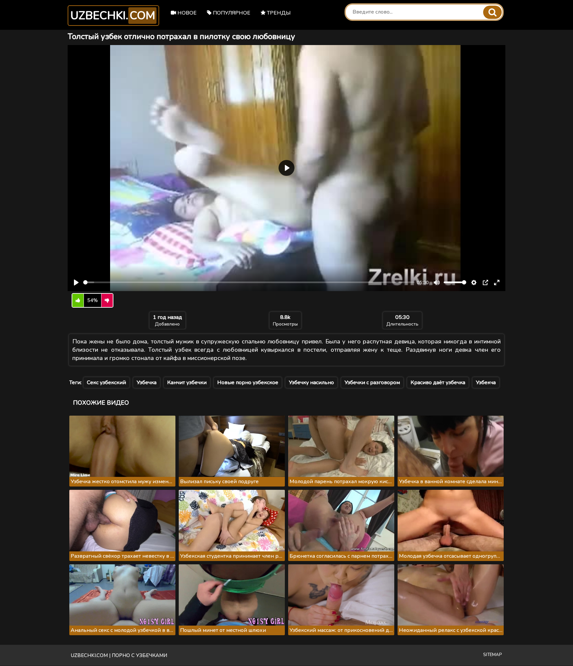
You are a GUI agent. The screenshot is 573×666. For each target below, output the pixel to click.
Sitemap (492, 655)
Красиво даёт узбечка (438, 382)
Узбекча (486, 382)
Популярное (231, 13)
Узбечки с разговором (372, 382)
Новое (186, 13)
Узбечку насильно (311, 382)
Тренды (278, 13)
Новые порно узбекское (247, 382)
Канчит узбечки (187, 382)
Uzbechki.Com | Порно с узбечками (119, 655)
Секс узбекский (106, 382)
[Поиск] (492, 12)
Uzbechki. (112, 15)
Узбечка (147, 382)
